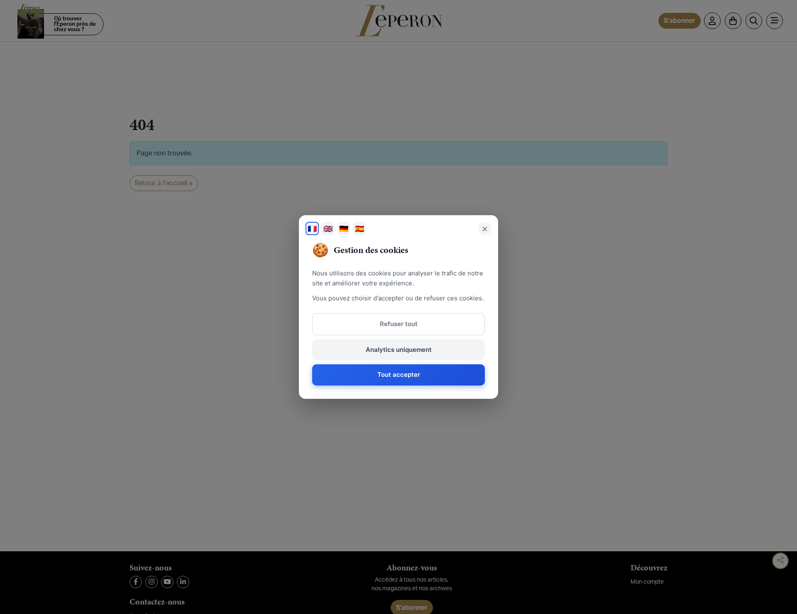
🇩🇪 (343, 228)
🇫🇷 (312, 228)
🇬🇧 (327, 228)
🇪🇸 (359, 228)
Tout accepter (398, 374)
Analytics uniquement (399, 350)
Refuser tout (399, 324)
